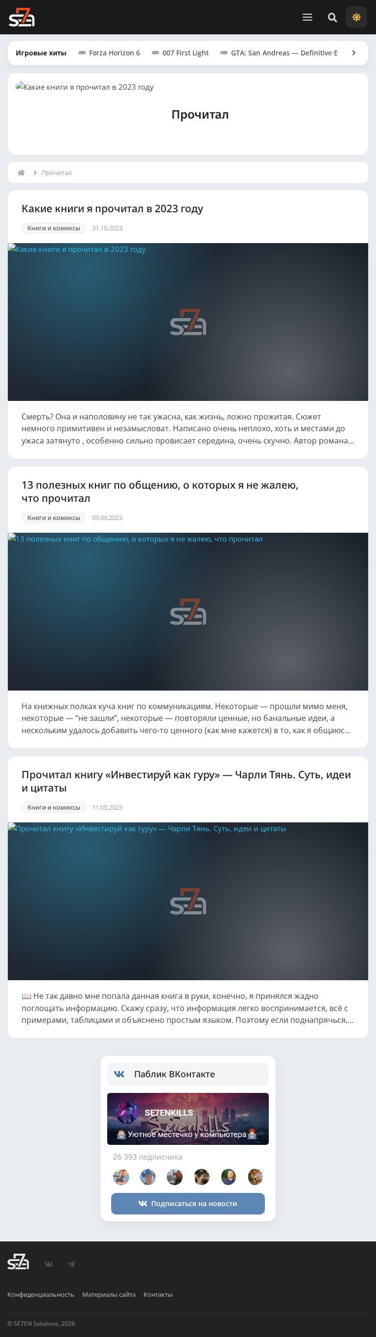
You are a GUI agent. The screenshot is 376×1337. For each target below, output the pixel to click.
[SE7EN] (21, 17)
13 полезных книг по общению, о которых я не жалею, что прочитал (160, 491)
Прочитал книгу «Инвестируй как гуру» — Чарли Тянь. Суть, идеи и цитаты (186, 781)
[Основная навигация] (307, 17)
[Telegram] (71, 1264)
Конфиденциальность (40, 1294)
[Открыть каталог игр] (349, 53)
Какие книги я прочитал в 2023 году (112, 208)
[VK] (48, 1264)
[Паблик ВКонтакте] (124, 1074)
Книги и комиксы (53, 227)
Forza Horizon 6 (114, 52)
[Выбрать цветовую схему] (356, 17)
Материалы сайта (109, 1294)
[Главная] (23, 172)
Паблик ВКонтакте (174, 1074)
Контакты (158, 1294)
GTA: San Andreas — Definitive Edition (294, 52)
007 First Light (186, 52)
